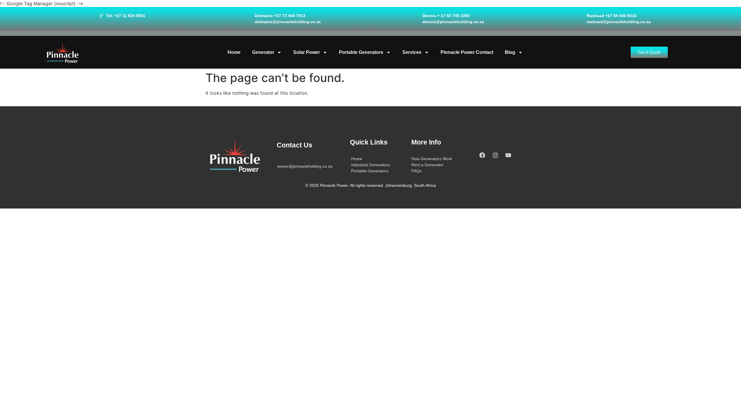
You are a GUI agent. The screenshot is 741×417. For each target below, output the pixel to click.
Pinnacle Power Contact (467, 52)
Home (234, 52)
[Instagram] (495, 155)
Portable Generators (361, 52)
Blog (510, 52)
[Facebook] (482, 155)
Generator (263, 52)
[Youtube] (508, 155)
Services (411, 52)
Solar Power (306, 52)
